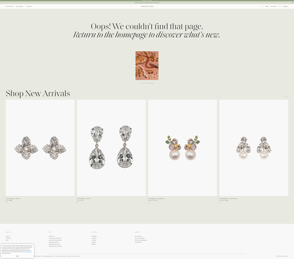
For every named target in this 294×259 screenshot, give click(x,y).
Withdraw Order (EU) (53, 242)
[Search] (262, 6)
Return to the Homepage (147, 83)
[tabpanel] (147, 67)
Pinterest (94, 240)
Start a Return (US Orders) (55, 238)
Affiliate (93, 244)
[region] (147, 2)
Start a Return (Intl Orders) (55, 240)
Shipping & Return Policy (54, 244)
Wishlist (267, 6)
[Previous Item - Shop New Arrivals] (284, 96)
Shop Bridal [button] (19, 6)
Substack (94, 242)
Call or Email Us (138, 236)
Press (7, 240)
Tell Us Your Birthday (140, 238)
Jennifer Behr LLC (284, 256)
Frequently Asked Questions (55, 246)
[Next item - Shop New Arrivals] (287, 96)
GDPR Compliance (37, 256)
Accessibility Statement (48, 256)
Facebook (94, 238)
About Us (8, 236)
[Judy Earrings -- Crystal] (111, 148)
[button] (279, 6)
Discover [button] (28, 6)
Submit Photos (138, 242)
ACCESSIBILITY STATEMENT (147, 0)
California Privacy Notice (60, 256)
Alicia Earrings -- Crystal (13, 198)
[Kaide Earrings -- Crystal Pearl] (253, 148)
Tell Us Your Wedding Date (141, 240)
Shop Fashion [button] (9, 6)
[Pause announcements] (292, 2)
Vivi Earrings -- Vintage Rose (156, 198)
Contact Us (51, 236)
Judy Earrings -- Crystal (84, 198)
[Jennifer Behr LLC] (147, 6)
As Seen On (8, 238)
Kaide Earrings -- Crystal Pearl (228, 198)
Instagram (94, 236)
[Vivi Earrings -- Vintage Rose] (182, 148)
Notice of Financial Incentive (73, 256)
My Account (274, 6)
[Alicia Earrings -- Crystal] (40, 148)
